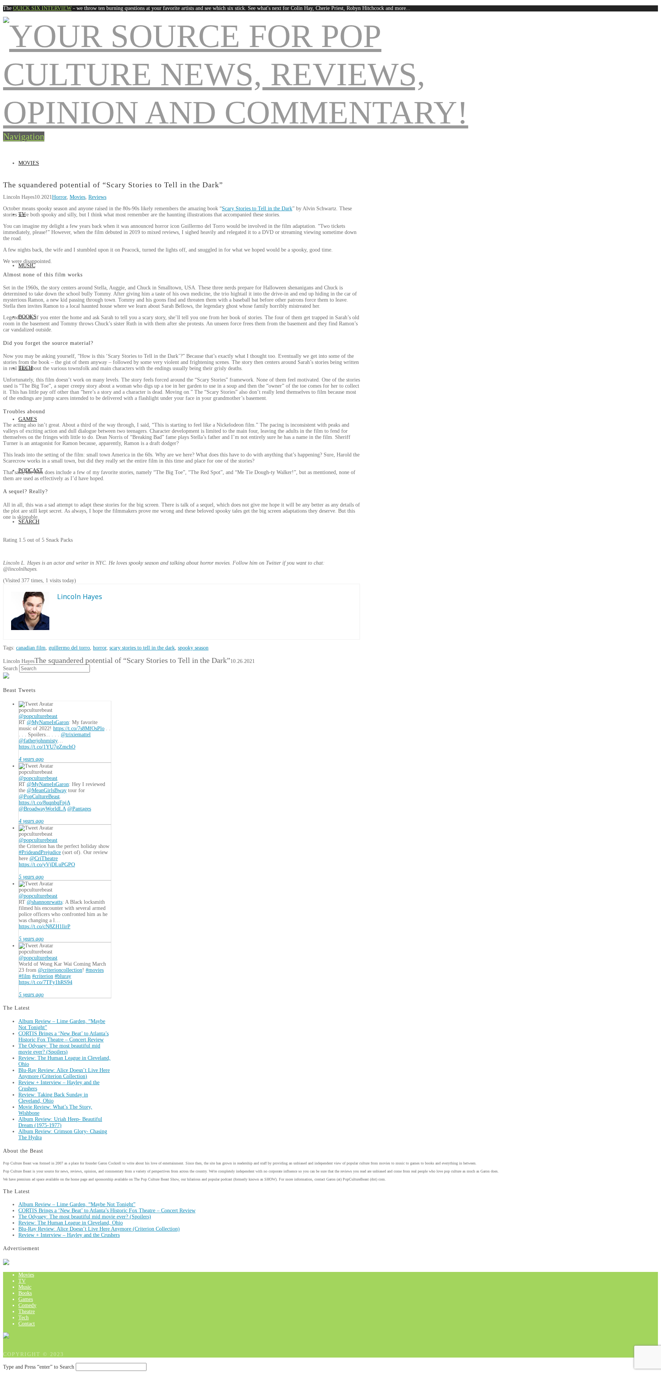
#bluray (63, 976)
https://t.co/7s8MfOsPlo (78, 728)
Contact (26, 1324)
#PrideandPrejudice (40, 852)
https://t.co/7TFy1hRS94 (45, 982)
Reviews (97, 197)
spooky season (193, 648)
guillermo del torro (69, 648)
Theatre (26, 1311)
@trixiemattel (76, 734)
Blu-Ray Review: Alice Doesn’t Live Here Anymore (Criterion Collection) (64, 1073)
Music (26, 265)
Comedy (27, 1305)
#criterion (42, 976)
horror (99, 648)
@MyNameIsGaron (48, 722)
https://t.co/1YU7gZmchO (47, 747)
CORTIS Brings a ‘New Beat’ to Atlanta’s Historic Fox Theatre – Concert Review (63, 1037)
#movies (95, 970)
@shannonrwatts (44, 902)
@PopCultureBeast (39, 796)
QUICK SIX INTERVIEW (42, 8)
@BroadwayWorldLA (42, 809)
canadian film (31, 648)
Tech (23, 1317)
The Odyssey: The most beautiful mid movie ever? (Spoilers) (59, 1049)
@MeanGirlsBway (47, 790)
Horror (59, 197)
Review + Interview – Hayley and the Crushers (69, 1235)
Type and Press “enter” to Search (38, 1367)
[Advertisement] (330, 123)
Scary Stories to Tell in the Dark (257, 208)
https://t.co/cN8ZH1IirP (44, 926)
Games (27, 419)
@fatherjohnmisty (38, 741)
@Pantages (79, 809)
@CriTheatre (43, 858)
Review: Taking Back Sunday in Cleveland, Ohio (53, 1098)
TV (22, 1281)
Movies (28, 163)
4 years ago (31, 759)
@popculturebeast (38, 716)
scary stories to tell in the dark (142, 648)
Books (25, 1293)
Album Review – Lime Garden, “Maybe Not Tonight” (76, 1204)
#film (25, 976)
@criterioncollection (60, 970)
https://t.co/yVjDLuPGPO (47, 864)
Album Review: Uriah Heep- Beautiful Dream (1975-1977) (60, 1122)
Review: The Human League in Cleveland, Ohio (70, 1223)
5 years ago (31, 877)
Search (10, 668)
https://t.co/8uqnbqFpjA (44, 803)
